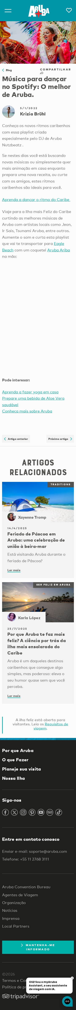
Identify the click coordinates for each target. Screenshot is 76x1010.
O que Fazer (15, 759)
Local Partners (15, 926)
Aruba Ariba (58, 250)
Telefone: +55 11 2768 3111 (25, 859)
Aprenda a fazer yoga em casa (30, 392)
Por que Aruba (18, 750)
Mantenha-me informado (40, 947)
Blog (8, 70)
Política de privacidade (23, 987)
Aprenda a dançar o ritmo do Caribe (36, 199)
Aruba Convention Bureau (26, 886)
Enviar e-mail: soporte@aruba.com (34, 851)
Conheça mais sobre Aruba (27, 411)
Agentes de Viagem (20, 894)
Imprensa (10, 918)
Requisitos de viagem (51, 726)
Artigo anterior (17, 438)
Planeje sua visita (21, 769)
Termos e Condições (20, 980)
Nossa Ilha (13, 778)
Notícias (9, 910)
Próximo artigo (59, 438)
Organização (14, 902)
